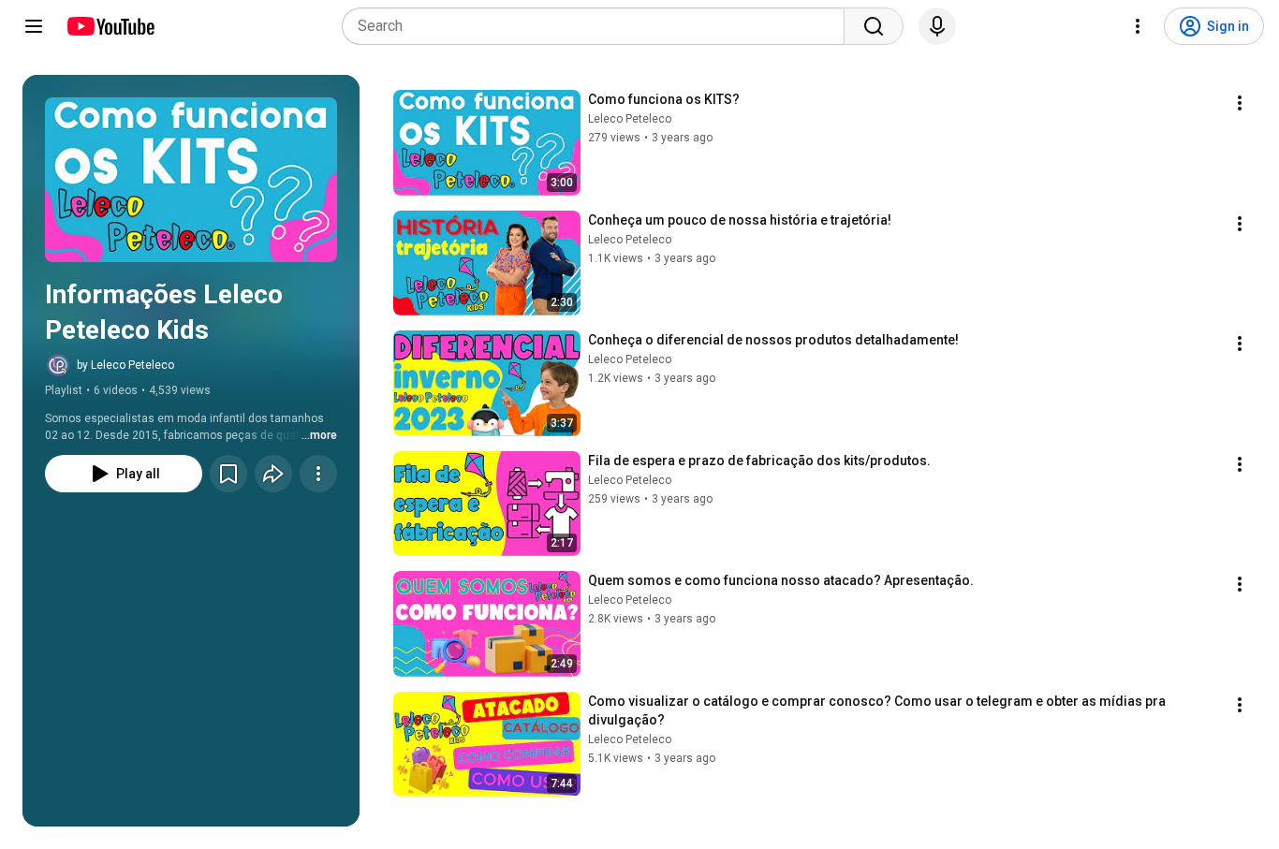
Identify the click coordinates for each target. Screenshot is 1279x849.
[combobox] (599, 26)
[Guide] (33, 26)
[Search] (874, 26)
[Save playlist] (228, 473)
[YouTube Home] (110, 26)
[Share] (273, 473)
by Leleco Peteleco (125, 365)
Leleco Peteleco (629, 118)
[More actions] (318, 473)
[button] (191, 179)
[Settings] (1137, 26)
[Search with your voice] (937, 26)
